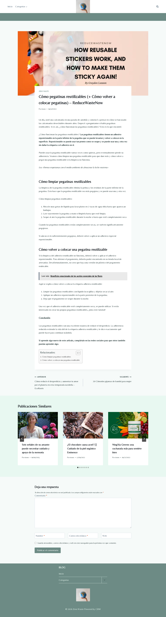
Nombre (40, 535)
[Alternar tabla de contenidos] (77, 353)
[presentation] (38, 425)
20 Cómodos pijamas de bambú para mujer (112, 379)
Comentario (41, 495)
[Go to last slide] (22, 439)
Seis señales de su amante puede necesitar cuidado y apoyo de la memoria (35, 448)
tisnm (44, 109)
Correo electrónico (78, 535)
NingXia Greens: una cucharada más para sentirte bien (127, 448)
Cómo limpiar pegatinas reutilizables (56, 357)
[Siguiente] (144, 439)
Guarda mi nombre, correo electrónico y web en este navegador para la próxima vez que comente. (76, 543)
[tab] (77, 467)
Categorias (64, 580)
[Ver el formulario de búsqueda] (157, 6)
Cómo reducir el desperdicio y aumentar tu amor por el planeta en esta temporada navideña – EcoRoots (56, 383)
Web (104, 535)
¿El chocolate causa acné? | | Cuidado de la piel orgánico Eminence (82, 448)
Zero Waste (44, 91)
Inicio (10, 6)
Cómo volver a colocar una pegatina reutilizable (61, 360)
